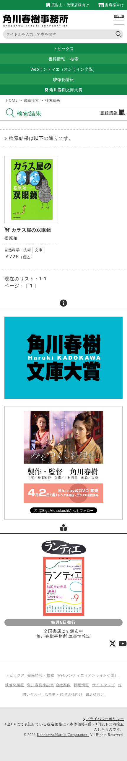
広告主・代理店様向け (69, 5)
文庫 (39, 250)
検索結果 (29, 113)
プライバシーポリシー (105, 719)
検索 (74, 58)
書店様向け (114, 5)
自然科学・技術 (17, 250)
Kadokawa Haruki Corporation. (63, 735)
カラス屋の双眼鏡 (31, 230)
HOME (12, 100)
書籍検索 (31, 100)
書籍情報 (56, 58)
